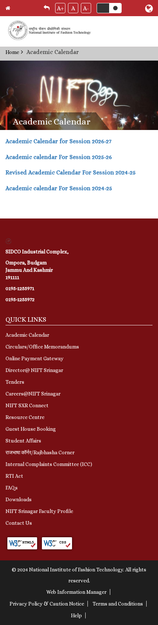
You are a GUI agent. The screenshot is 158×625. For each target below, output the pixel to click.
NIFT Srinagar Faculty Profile (39, 511)
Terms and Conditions (118, 604)
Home (12, 52)
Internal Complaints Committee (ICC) (49, 464)
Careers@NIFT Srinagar (33, 394)
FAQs (12, 488)
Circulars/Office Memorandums (42, 347)
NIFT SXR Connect (27, 405)
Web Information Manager (76, 592)
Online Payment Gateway (35, 358)
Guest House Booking (31, 429)
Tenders (15, 382)
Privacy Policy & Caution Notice (47, 604)
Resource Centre (25, 417)
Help (76, 615)
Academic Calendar (27, 335)
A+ (60, 8)
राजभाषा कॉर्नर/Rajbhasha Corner (40, 452)
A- (86, 8)
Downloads (19, 499)
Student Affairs (23, 441)
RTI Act (14, 476)
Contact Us (19, 523)
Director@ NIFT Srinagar (34, 370)
